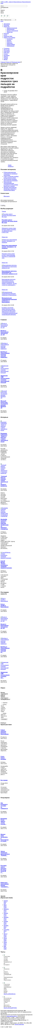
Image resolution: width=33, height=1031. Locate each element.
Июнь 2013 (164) (5, 943)
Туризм (6, 58)
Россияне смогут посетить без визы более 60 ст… (4, 869)
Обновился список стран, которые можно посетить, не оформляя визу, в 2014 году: (9, 230)
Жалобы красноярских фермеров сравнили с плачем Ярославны (10, 189)
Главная (3, 62)
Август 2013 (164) (5, 935)
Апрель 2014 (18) (6, 902)
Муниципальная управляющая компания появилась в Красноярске (9, 300)
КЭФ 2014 (6, 52)
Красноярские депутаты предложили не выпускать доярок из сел (9, 272)
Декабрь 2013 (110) (6, 919)
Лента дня (7, 50)
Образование (10, 29)
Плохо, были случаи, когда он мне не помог (4, 708)
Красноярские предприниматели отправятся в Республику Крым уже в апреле (11, 184)
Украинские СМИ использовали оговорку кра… (5, 675)
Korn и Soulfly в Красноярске (5, 605)
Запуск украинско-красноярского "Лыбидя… (5, 853)
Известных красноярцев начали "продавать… (5, 884)
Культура (6, 33)
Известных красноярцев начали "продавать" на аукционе (9, 247)
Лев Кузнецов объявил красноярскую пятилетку (11, 180)
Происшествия (8, 36)
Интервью (6, 55)
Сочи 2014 (7, 51)
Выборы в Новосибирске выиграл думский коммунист (5, 354)
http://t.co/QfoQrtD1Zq (9, 994)
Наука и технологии (12, 30)
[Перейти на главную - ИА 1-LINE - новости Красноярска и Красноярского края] (16, 3)
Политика (6, 25)
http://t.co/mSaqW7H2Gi (10, 1008)
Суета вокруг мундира (3, 758)
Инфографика (11, 44)
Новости (9, 41)
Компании (9, 43)
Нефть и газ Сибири (9, 37)
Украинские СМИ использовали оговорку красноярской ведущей (5, 379)
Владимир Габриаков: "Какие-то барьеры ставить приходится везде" (4, 437)
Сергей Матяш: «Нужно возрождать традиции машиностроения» (6, 564)
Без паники (4, 780)
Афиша (6, 56)
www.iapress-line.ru (12, 1016)
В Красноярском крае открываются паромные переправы (10, 174)
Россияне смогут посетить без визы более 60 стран (9, 221)
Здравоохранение (12, 28)
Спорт (5, 35)
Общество (7, 26)
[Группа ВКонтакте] (2, 17)
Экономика (7, 23)
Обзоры (9, 40)
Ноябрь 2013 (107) (6, 923)
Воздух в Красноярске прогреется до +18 (5, 332)
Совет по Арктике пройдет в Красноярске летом (11, 177)
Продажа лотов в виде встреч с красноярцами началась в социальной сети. (8, 256)
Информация (10, 46)
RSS (2, 21)
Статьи (6, 54)
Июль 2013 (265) (5, 939)
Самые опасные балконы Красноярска (5, 732)
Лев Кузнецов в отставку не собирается (4, 805)
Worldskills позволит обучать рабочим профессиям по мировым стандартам (4, 524)
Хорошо (4, 702)
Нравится (10, 166)
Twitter (10, 165)
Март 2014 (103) (5, 906)
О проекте (10, 39)
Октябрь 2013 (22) (6, 927)
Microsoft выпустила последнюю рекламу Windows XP (4, 404)
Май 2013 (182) (5, 948)
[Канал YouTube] (8, 17)
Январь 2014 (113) (6, 914)
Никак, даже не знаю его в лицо (4, 715)
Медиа (5, 59)
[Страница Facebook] (5, 17)
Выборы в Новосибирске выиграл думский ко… (5, 649)
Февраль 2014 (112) (6, 910)
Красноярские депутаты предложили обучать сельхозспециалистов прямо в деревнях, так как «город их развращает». (9, 282)
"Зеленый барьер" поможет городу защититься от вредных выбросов (4, 481)
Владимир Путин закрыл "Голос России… (4, 821)
